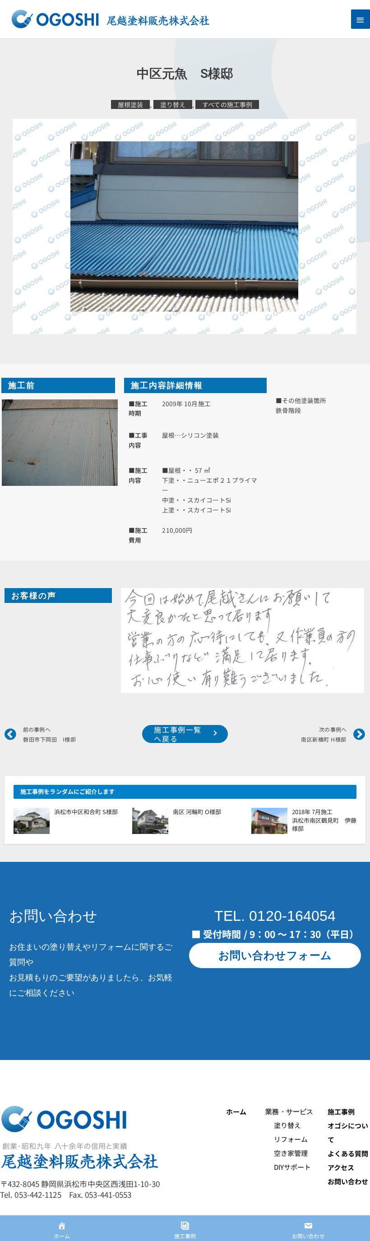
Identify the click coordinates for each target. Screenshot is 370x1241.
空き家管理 (286, 1153)
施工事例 (341, 1111)
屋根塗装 (130, 104)
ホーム (236, 1111)
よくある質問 (348, 1153)
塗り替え (172, 104)
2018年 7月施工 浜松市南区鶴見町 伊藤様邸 (330, 819)
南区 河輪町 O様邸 (197, 811)
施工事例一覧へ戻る (178, 734)
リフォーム (286, 1139)
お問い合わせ (348, 1181)
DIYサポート (288, 1167)
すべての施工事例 (227, 104)
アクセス (341, 1167)
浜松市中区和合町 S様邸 (86, 811)
